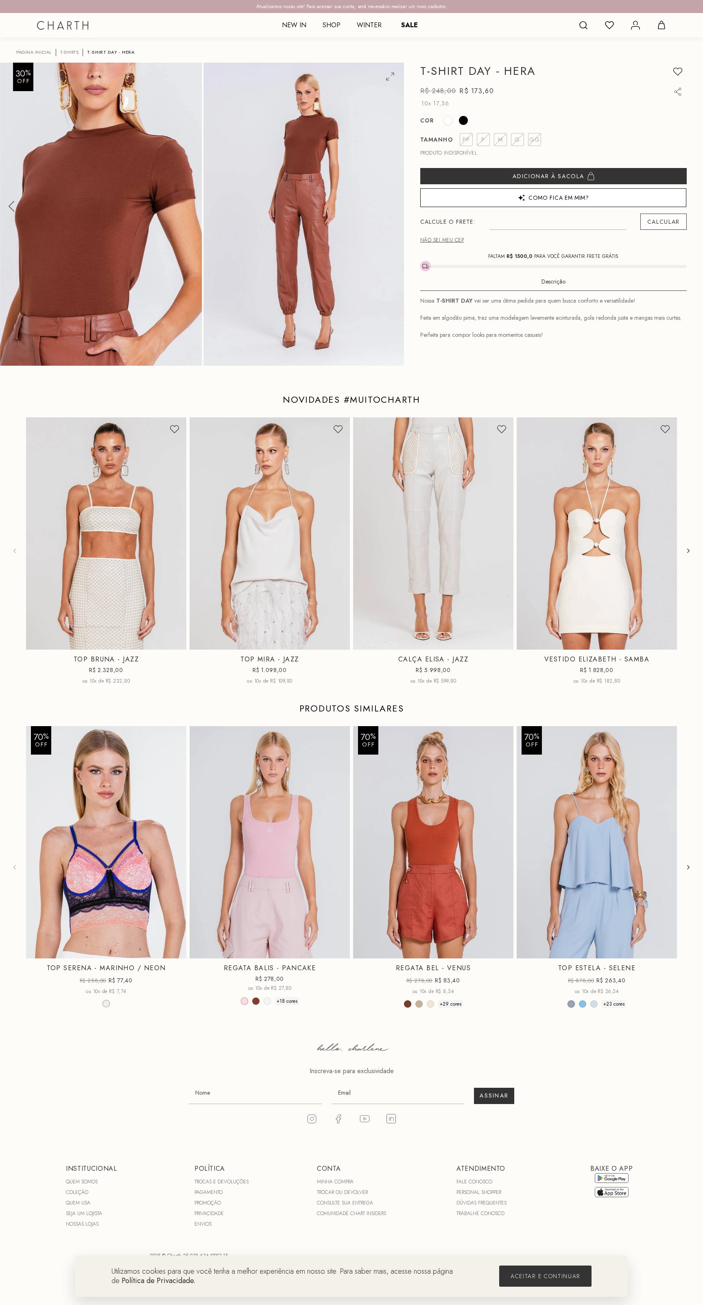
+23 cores (613, 1004)
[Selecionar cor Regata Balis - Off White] (267, 1001)
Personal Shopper (478, 1192)
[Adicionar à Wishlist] (678, 72)
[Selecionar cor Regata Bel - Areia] (419, 1004)
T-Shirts (69, 52)
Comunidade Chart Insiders (351, 1213)
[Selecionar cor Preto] (463, 120)
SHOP (332, 25)
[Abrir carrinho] (661, 25)
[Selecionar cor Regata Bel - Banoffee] (430, 1004)
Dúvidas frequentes (481, 1203)
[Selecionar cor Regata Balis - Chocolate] (256, 1001)
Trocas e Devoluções (221, 1181)
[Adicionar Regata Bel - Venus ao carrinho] (502, 950)
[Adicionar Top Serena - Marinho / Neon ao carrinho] (175, 950)
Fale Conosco (474, 1181)
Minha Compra (335, 1181)
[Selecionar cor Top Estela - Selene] (571, 1004)
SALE (409, 25)
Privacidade (209, 1213)
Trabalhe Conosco (480, 1213)
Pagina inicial (34, 52)
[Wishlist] (609, 25)
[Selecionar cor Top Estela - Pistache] (594, 1004)
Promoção (207, 1203)
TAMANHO (436, 139)
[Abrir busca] (583, 25)
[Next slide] (688, 551)
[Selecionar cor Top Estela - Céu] (582, 1004)
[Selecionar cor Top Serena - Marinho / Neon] (106, 1003)
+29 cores (450, 1004)
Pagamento (208, 1192)
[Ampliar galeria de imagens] (390, 76)
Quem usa (78, 1203)
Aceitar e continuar (545, 1276)
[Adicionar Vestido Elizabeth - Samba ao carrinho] (665, 642)
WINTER (369, 25)
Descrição (553, 281)
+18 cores (287, 1001)
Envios (203, 1224)
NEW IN (294, 25)
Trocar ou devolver (342, 1192)
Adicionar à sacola (548, 176)
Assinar (494, 1095)
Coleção (77, 1192)
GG (290, 952)
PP (74, 643)
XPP (557, 643)
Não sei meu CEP (442, 240)
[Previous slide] (15, 551)
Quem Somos (82, 1181)
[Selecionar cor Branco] (447, 120)
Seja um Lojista (84, 1213)
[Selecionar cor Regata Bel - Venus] (407, 1004)
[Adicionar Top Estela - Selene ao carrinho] (665, 950)
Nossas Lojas (82, 1224)
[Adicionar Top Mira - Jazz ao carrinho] (338, 642)
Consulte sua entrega (345, 1203)
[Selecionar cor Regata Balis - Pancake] (244, 1001)
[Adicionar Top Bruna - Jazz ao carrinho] (175, 642)
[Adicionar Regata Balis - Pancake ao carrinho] (338, 950)
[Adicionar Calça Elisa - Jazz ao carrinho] (502, 642)
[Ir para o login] (635, 25)
